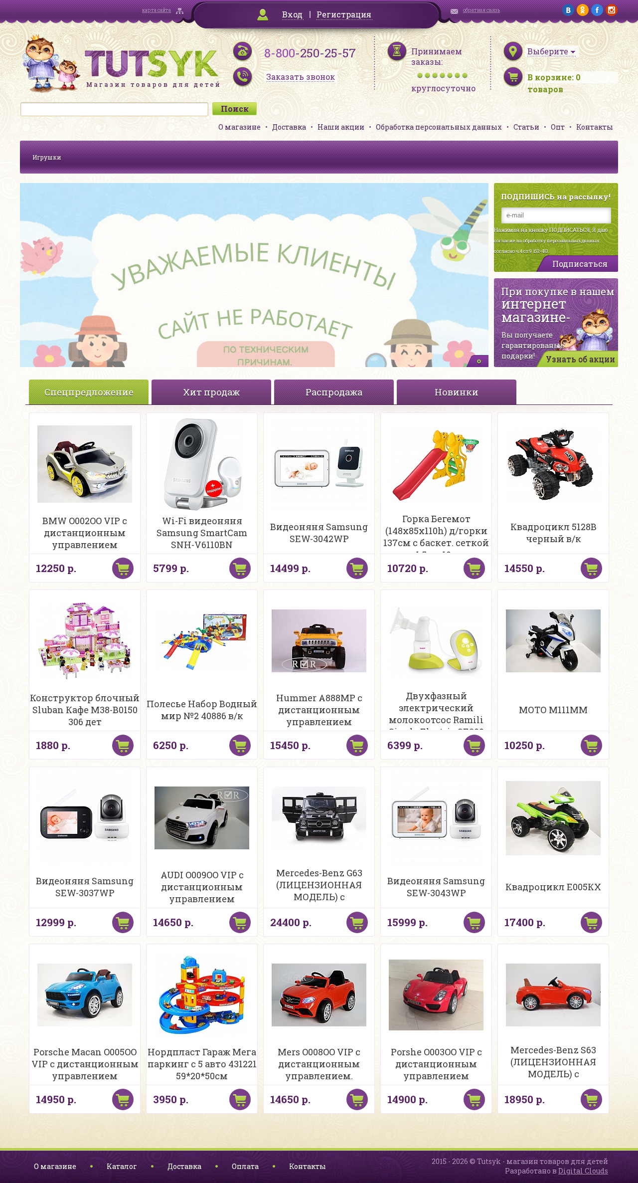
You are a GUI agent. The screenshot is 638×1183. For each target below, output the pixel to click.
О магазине (239, 127)
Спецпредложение (89, 392)
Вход (292, 14)
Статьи (526, 127)
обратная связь (481, 10)
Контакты (594, 127)
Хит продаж (211, 392)
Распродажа (334, 392)
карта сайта (156, 10)
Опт (558, 127)
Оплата (245, 1166)
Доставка (289, 127)
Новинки (456, 392)
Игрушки (46, 157)
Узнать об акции (580, 359)
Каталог (122, 1166)
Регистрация (344, 14)
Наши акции (341, 127)
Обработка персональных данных (439, 127)
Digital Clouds (583, 1171)
